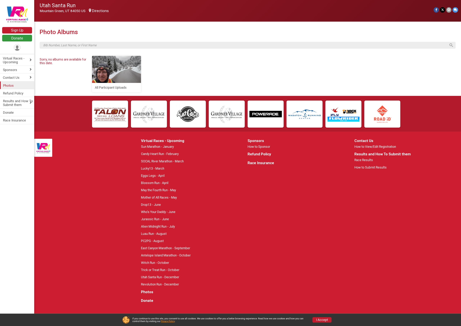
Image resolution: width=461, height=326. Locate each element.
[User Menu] (17, 47)
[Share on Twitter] (442, 9)
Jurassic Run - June (155, 219)
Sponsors (10, 70)
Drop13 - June (151, 205)
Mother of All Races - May (159, 197)
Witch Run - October (155, 263)
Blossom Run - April (154, 183)
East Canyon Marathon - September (165, 248)
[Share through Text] (455, 9)
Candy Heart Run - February (160, 154)
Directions (100, 11)
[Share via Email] (448, 9)
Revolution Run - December (160, 284)
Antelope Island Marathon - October (166, 255)
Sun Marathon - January (157, 146)
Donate (17, 38)
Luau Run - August (154, 234)
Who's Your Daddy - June (158, 212)
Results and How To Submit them (18, 103)
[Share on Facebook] (436, 9)
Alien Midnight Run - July (158, 226)
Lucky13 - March (152, 168)
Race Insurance (14, 120)
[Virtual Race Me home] (17, 13)
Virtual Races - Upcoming (13, 60)
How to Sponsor (259, 146)
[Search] (451, 45)
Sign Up (17, 30)
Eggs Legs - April (153, 176)
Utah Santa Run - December (160, 277)
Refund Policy (13, 93)
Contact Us (11, 77)
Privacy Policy (168, 321)
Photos (8, 85)
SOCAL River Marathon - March (162, 161)
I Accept (322, 320)
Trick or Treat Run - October (160, 270)
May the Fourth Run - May (158, 190)
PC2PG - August (152, 241)
